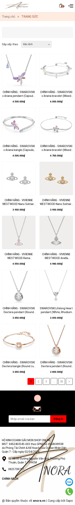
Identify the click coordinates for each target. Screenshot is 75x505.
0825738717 (16, 469)
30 (61, 381)
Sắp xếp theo (10, 44)
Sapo (69, 501)
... (54, 381)
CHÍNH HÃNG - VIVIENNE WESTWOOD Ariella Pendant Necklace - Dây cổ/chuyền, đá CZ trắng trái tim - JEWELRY (56, 256)
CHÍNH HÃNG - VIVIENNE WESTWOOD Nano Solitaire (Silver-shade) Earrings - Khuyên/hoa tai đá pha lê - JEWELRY (18, 202)
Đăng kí (58, 418)
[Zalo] (69, 482)
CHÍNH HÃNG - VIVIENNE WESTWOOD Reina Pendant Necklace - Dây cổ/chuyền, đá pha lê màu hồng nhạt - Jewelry (19, 256)
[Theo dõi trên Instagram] (37, 398)
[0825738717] (69, 491)
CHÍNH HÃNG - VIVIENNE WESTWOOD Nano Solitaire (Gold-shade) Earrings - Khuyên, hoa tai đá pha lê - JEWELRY (56, 202)
